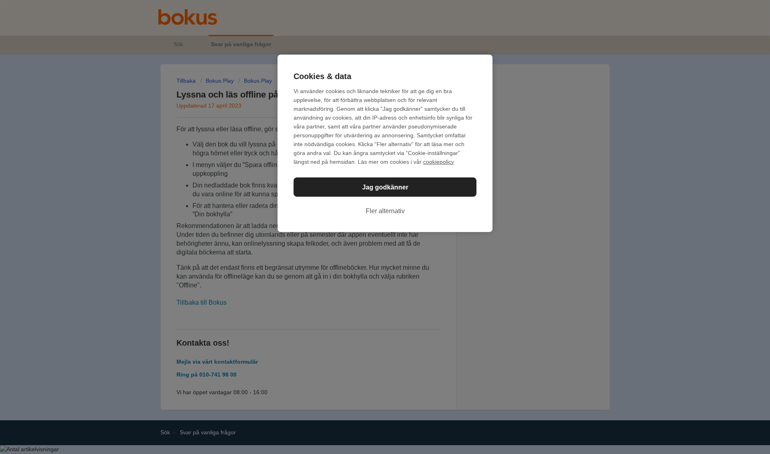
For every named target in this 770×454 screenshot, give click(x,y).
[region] (385, 143)
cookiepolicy (438, 162)
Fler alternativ (385, 211)
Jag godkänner (385, 187)
